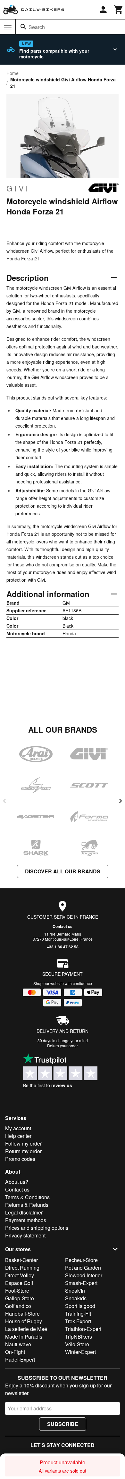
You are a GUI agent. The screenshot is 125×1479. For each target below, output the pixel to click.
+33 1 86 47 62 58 (63, 947)
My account (18, 1128)
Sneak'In (75, 1290)
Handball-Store (22, 1313)
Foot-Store (17, 1290)
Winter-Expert (80, 1352)
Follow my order (23, 1143)
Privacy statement (25, 1235)
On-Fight (15, 1352)
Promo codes (20, 1158)
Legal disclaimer (24, 1212)
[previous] (4, 800)
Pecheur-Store (81, 1260)
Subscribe (62, 1424)
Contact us (62, 926)
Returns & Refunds (26, 1204)
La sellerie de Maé (26, 1329)
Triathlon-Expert (83, 1329)
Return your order (62, 1045)
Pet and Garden (83, 1267)
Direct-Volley (19, 1275)
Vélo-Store (77, 1344)
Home (12, 73)
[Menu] (7, 27)
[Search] (23, 26)
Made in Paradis (23, 1336)
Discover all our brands (62, 871)
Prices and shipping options (36, 1227)
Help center (18, 1135)
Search (37, 27)
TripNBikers (78, 1336)
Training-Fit (78, 1313)
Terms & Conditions (27, 1197)
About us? (16, 1181)
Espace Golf (19, 1283)
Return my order (23, 1151)
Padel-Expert (20, 1359)
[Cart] (118, 9)
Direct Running (22, 1267)
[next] (120, 800)
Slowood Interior (83, 1275)
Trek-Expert (78, 1321)
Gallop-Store (19, 1298)
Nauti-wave (18, 1344)
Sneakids (76, 1298)
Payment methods (25, 1220)
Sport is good (80, 1306)
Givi (18, 188)
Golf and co (18, 1306)
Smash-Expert (81, 1283)
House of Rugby (23, 1321)
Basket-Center (21, 1260)
